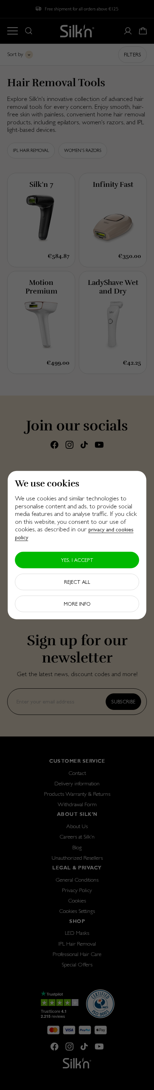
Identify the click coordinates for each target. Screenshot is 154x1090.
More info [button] (77, 603)
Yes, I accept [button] (77, 560)
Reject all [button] (77, 582)
